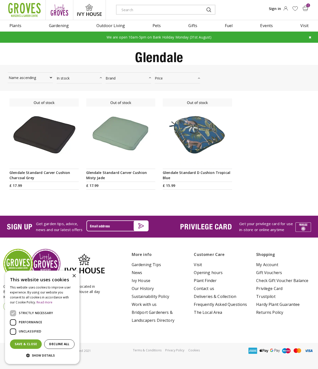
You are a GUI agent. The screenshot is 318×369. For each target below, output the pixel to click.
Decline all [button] (59, 344)
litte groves (59, 10)
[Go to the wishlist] (295, 8)
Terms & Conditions (147, 350)
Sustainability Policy (150, 296)
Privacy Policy (175, 350)
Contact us (204, 288)
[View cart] (305, 8)
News (137, 272)
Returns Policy (269, 312)
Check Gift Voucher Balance (282, 280)
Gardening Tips (146, 264)
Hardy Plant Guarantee (278, 304)
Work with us (144, 304)
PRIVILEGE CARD (206, 226)
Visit (198, 264)
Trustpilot (266, 296)
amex (253, 350)
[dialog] (42, 317)
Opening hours (208, 272)
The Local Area (208, 312)
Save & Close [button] (26, 344)
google (275, 350)
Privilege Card (269, 288)
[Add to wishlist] (295, 8)
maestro (286, 350)
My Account (267, 264)
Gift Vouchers (269, 272)
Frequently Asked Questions (220, 304)
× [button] (74, 276)
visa (309, 350)
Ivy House (141, 280)
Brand (111, 78)
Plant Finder (205, 280)
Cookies (194, 350)
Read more (44, 302)
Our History (143, 288)
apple (264, 350)
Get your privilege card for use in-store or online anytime (266, 226)
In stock (63, 78)
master (297, 350)
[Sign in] (285, 10)
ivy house (89, 10)
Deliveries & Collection (215, 296)
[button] (42, 355)
